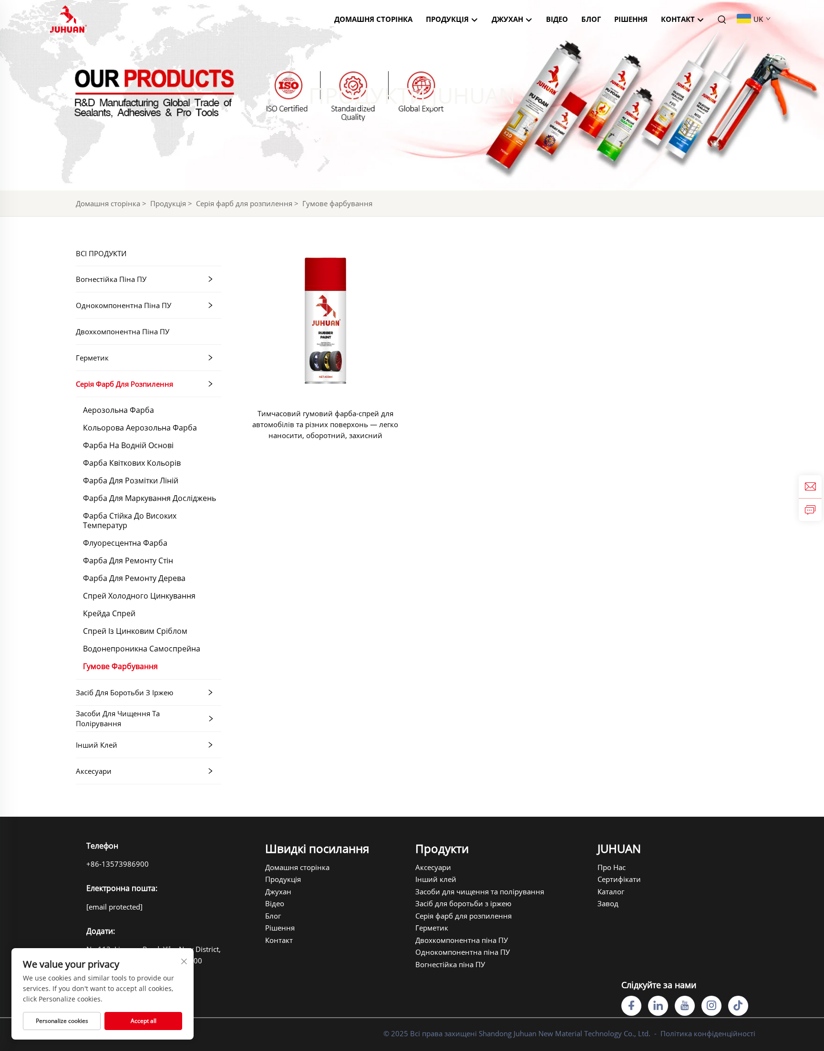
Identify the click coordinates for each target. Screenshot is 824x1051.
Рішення (631, 19)
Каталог (610, 891)
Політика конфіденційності (707, 1033)
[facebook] (631, 1006)
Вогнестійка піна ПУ (111, 279)
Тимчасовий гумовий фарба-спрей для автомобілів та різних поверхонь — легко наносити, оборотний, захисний (325, 424)
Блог (591, 19)
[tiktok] (738, 1006)
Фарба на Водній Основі (128, 445)
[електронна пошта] (810, 486)
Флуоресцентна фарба (125, 543)
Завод (607, 903)
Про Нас (611, 867)
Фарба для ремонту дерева (134, 578)
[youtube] (685, 1006)
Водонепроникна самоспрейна (141, 648)
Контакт (679, 19)
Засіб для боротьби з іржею (124, 692)
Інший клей (96, 745)
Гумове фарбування (337, 203)
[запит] (810, 509)
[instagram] (711, 1006)
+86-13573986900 (117, 864)
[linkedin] (658, 1006)
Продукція (448, 19)
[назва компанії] (68, 18)
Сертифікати (619, 879)
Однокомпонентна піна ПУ (123, 305)
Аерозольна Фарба (118, 410)
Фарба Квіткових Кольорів (132, 463)
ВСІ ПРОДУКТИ (101, 253)
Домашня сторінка (373, 19)
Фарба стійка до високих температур (129, 520)
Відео (557, 19)
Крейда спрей (109, 613)
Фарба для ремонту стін (128, 560)
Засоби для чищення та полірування (118, 718)
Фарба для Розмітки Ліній (130, 480)
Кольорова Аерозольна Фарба (140, 427)
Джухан (278, 891)
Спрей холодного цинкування (139, 596)
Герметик (92, 357)
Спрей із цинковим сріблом (135, 631)
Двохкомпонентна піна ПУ (122, 331)
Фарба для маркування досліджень (149, 498)
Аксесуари (94, 771)
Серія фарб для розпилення (244, 203)
